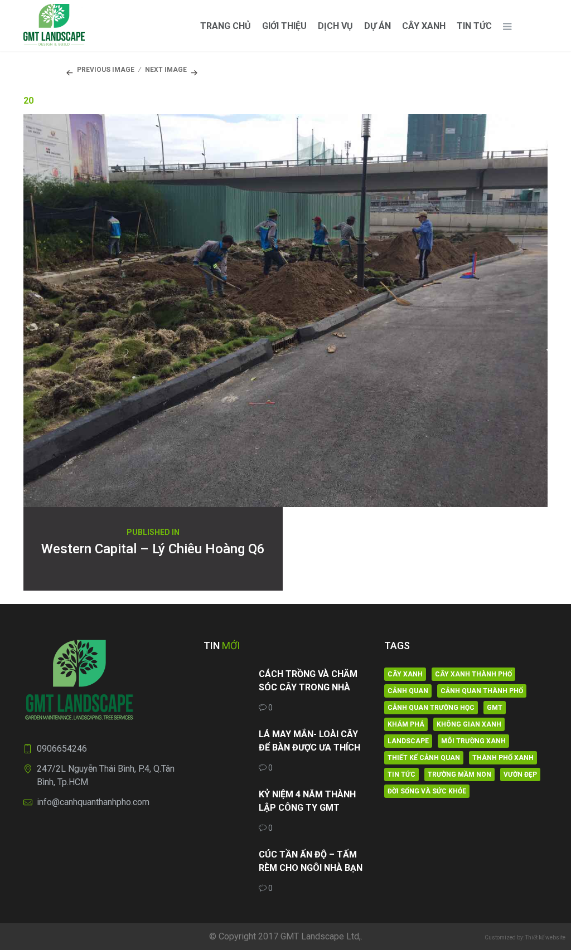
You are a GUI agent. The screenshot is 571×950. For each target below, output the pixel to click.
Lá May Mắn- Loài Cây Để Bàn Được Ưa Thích (309, 741)
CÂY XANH (424, 26)
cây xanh (405, 674)
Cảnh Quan (408, 691)
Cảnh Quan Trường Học (431, 708)
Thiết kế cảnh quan (424, 758)
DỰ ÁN (377, 26)
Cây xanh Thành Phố (473, 674)
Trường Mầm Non (459, 774)
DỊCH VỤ (335, 26)
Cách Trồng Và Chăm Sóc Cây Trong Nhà (308, 681)
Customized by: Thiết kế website (525, 937)
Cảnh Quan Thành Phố (482, 691)
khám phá (406, 724)
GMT (494, 708)
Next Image (166, 70)
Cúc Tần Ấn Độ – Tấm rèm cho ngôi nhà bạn (310, 861)
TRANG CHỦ (225, 26)
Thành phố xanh (503, 758)
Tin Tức (474, 26)
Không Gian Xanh (469, 724)
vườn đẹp (520, 774)
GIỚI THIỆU (284, 26)
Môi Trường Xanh (473, 741)
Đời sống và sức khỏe (427, 791)
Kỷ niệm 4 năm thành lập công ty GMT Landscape (307, 802)
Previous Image (105, 70)
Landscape (408, 741)
